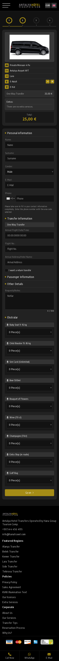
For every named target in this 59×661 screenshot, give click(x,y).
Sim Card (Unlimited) (20, 361)
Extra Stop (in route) (19, 454)
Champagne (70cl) (18, 436)
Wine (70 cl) (16, 417)
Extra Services (10, 602)
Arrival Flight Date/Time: (17, 230)
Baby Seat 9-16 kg (18, 324)
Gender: (9, 166)
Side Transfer (9, 566)
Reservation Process (13, 627)
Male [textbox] (10, 171)
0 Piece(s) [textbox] (14, 332)
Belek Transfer (10, 551)
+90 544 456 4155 (12, 529)
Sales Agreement (11, 587)
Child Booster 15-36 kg (20, 343)
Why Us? (7, 632)
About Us (7, 612)
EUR (48, 5)
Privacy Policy (9, 582)
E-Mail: (8, 179)
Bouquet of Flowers (19, 399)
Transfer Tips (9, 622)
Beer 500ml (15, 380)
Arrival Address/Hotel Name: (19, 257)
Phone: (8, 193)
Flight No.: (10, 243)
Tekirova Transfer (12, 571)
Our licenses (9, 597)
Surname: (9, 153)
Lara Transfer (9, 561)
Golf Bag (14, 473)
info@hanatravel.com (14, 534)
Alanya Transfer (11, 546)
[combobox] (29, 171)
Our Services (9, 617)
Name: (8, 139)
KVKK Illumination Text (14, 592)
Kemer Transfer (11, 556)
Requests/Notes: (13, 290)
